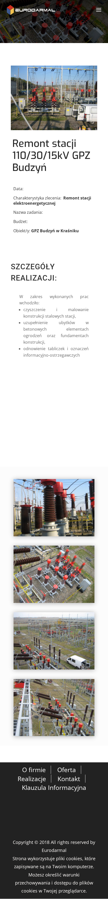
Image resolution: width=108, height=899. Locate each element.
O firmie (34, 770)
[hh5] (54, 736)
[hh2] (54, 603)
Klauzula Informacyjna (54, 787)
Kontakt (69, 779)
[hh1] (54, 536)
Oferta (66, 770)
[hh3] (54, 669)
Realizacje (32, 779)
